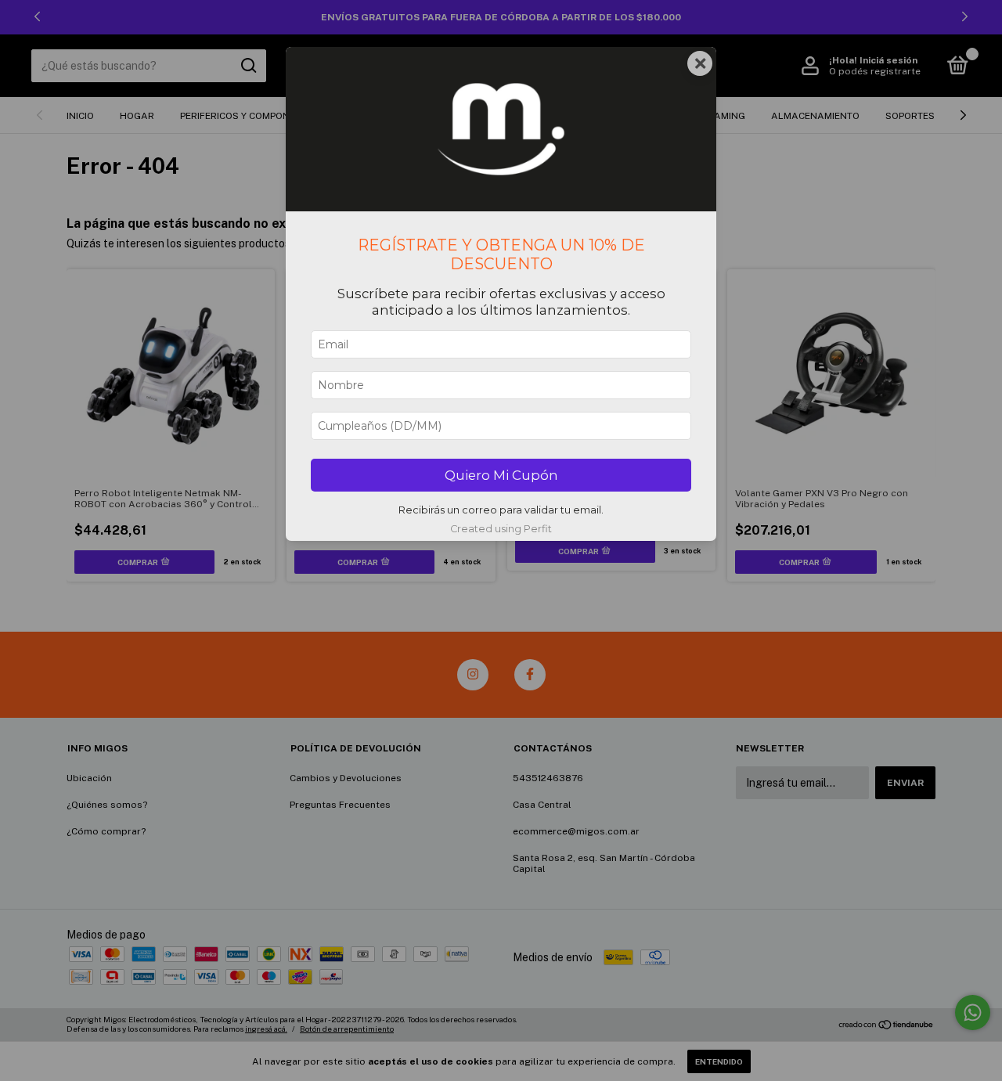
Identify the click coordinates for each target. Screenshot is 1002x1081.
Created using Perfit (501, 529)
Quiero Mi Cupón (501, 475)
